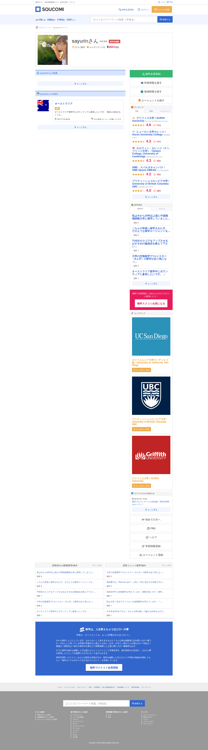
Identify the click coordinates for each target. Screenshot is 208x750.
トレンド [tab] (162, 208)
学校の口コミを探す (44, 715)
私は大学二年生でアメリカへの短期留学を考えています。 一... (134, 601)
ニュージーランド (79, 726)
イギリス (76, 719)
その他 (75, 737)
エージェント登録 (153, 554)
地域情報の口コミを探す (45, 717)
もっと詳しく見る (142, 370)
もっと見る (82, 83)
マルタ (75, 735)
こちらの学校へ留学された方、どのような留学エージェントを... (151, 229)
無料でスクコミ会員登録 (104, 667)
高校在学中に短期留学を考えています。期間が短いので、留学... (135, 591)
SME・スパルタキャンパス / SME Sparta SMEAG (150, 168)
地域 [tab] (151, 111)
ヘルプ (163, 2)
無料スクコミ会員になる (151, 303)
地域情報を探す (153, 91)
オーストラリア (64, 103)
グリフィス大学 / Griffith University (150, 119)
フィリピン (76, 728)
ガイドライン (82, 687)
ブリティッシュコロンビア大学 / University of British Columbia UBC (150, 183)
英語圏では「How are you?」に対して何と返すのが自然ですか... (135, 582)
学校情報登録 (153, 546)
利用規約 (97, 687)
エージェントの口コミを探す (47, 719)
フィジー (76, 730)
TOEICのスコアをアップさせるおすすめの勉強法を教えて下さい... (150, 243)
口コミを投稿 (164, 9)
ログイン (145, 9)
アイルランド (77, 715)
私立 (109, 717)
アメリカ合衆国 (78, 717)
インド (75, 732)
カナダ (75, 723)
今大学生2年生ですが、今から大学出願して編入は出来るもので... (136, 611)
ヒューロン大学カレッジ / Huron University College (151, 134)
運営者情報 (135, 687)
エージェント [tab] (165, 111)
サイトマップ (146, 687)
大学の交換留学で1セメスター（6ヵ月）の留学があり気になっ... (149, 258)
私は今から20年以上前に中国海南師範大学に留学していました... (151, 217)
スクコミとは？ (69, 687)
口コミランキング (149, 715)
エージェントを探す (152, 100)
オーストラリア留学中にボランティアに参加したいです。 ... (150, 272)
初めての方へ (153, 519)
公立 (109, 715)
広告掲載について (123, 687)
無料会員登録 (128, 9)
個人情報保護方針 (108, 687)
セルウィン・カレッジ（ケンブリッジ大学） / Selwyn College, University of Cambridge (151, 152)
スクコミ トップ (44, 27)
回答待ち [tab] (140, 208)
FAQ (171, 2)
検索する (166, 19)
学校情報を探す (153, 82)
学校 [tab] (136, 111)
